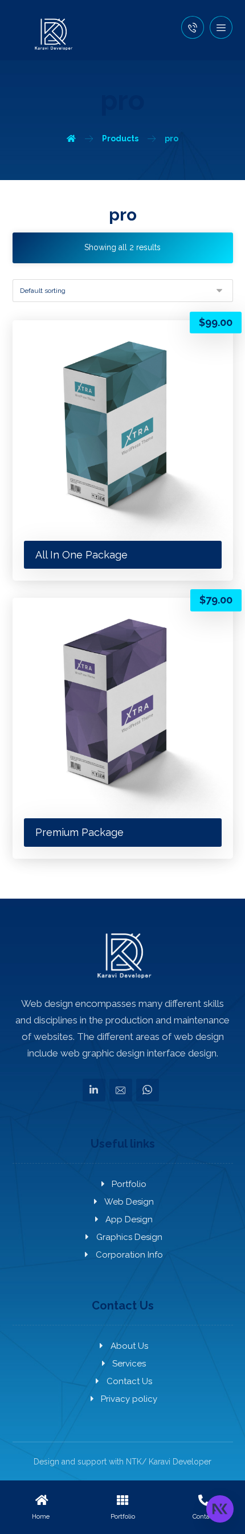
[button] (221, 27)
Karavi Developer (180, 1461)
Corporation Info (129, 1255)
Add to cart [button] (70, 342)
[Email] (120, 1090)
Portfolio (129, 1184)
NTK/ (136, 1461)
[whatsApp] (147, 1090)
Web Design (129, 1202)
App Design (129, 1219)
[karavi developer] (52, 34)
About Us (129, 1346)
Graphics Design (129, 1237)
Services (129, 1363)
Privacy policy (129, 1399)
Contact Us (129, 1381)
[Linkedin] (94, 1090)
